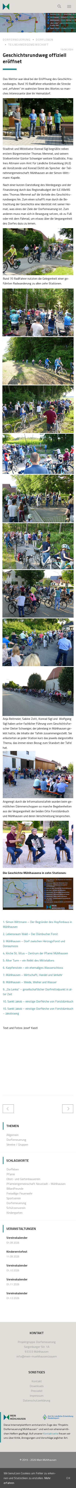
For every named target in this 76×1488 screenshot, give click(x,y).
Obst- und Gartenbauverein (23, 1179)
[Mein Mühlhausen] (14, 1417)
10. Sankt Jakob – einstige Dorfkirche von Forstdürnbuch (38, 1001)
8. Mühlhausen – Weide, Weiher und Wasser (30, 982)
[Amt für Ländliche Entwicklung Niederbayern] (58, 1417)
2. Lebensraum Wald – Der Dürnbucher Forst (30, 934)
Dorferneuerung (16, 39)
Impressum (37, 1395)
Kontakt (37, 1381)
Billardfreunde (14, 1188)
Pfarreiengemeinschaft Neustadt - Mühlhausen (35, 1184)
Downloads (37, 1386)
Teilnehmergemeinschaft (28, 44)
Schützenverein (15, 1208)
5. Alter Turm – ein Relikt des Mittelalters (28, 960)
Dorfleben (44, 39)
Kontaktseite (50, 1434)
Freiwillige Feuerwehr (19, 1193)
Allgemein (12, 1135)
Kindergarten (14, 1212)
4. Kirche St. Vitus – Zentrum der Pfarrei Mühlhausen (35, 953)
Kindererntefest (16, 1251)
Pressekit (37, 1391)
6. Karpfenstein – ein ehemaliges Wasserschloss (33, 967)
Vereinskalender (16, 1237)
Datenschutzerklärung (36, 1400)
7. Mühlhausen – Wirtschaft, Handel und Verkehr (32, 975)
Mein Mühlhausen (46, 1460)
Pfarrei (10, 1174)
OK (68, 1478)
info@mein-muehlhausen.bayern (37, 1356)
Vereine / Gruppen (17, 1144)
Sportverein (13, 1198)
